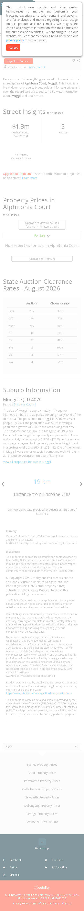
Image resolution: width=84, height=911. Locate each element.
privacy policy (15, 40)
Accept (13, 47)
